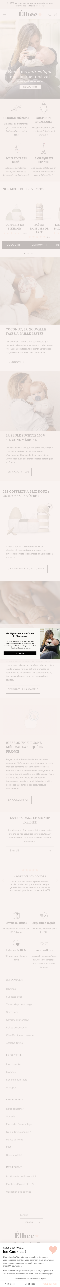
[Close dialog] (58, 630)
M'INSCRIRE (20, 653)
